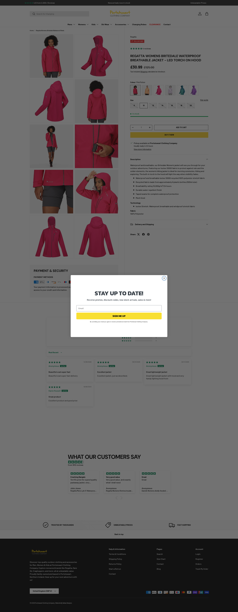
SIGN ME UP (119, 316)
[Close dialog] (164, 278)
